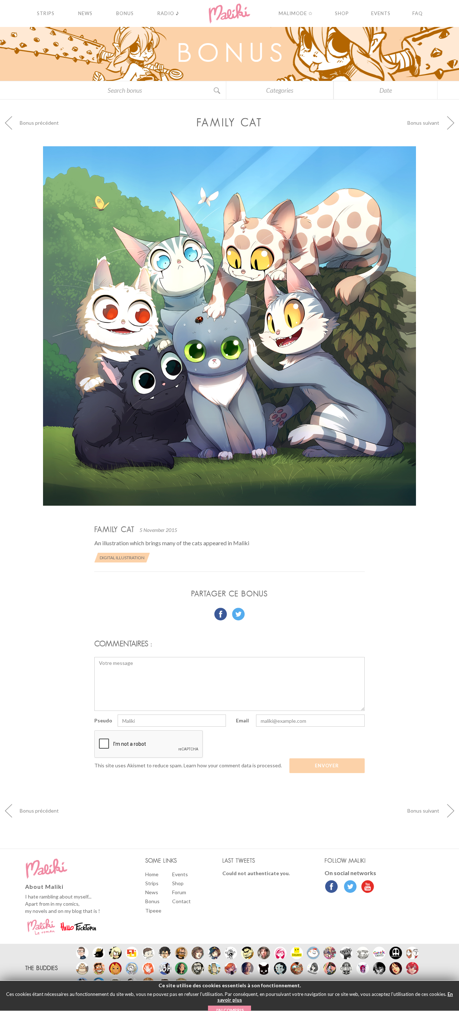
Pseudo (103, 720)
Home (151, 874)
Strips (151, 883)
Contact (181, 901)
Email (242, 720)
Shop (178, 883)
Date (385, 90)
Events (180, 874)
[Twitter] (348, 887)
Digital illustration (122, 557)
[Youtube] (366, 887)
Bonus (152, 901)
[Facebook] (332, 887)
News (151, 892)
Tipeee (153, 910)
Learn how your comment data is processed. (233, 765)
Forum (179, 892)
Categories (279, 90)
